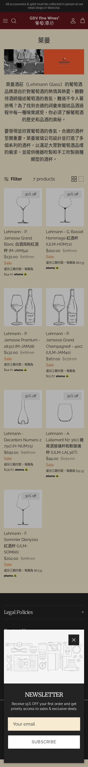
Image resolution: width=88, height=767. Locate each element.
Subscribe (44, 742)
